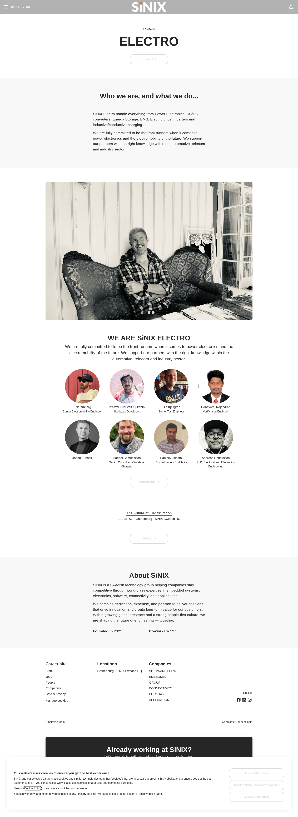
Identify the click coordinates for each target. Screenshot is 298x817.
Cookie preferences (257, 796)
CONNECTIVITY (160, 688)
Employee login (55, 721)
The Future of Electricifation (149, 513)
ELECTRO (156, 694)
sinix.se (247, 692)
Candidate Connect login (237, 721)
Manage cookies (57, 700)
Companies (53, 688)
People (50, 682)
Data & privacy (56, 694)
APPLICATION (159, 700)
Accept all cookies (257, 773)
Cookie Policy (32, 788)
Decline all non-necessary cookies (256, 785)
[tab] (145, 312)
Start (49, 671)
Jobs (49, 676)
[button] (291, 7)
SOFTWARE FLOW (162, 671)
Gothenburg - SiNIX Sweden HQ (119, 671)
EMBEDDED (158, 676)
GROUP (154, 682)
